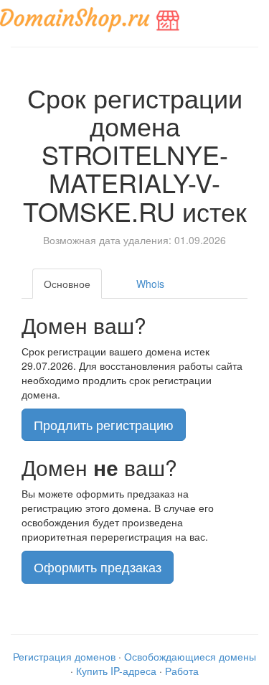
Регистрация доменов (64, 656)
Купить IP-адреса (116, 670)
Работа (182, 670)
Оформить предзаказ (97, 566)
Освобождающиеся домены (190, 656)
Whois (150, 283)
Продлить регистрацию (104, 424)
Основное (67, 283)
